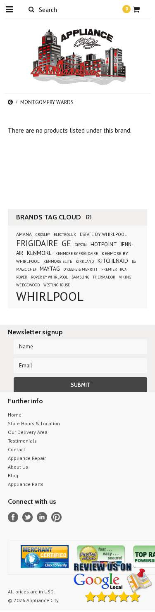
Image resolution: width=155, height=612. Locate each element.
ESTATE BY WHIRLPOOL (103, 234)
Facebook (13, 517)
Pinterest (56, 517)
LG (134, 261)
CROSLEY (43, 234)
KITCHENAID (113, 260)
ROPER (21, 277)
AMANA (24, 234)
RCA (123, 269)
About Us (18, 467)
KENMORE (39, 253)
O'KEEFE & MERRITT (81, 269)
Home (14, 415)
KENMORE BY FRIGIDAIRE (76, 253)
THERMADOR (104, 277)
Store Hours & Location (34, 423)
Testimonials (22, 441)
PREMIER (109, 269)
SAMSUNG (81, 277)
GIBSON (81, 245)
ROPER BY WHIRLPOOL (49, 277)
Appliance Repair (27, 458)
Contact (16, 449)
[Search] (31, 9)
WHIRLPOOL (49, 296)
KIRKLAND (85, 261)
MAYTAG (50, 268)
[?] (88, 217)
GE (66, 243)
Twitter (27, 517)
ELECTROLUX (65, 234)
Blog (13, 475)
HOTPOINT (104, 244)
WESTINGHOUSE (56, 285)
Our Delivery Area (28, 432)
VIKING (125, 277)
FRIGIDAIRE (37, 243)
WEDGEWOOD (28, 285)
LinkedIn (42, 517)
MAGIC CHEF (27, 269)
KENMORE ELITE (57, 261)
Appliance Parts (25, 484)
